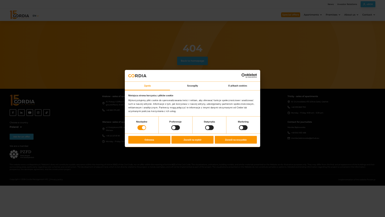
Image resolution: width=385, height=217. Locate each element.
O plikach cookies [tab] (237, 85)
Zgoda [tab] (147, 85)
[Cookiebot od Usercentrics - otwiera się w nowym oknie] (244, 75)
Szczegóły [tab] (192, 85)
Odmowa (149, 139)
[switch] (175, 127)
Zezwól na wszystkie (236, 139)
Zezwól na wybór (193, 139)
